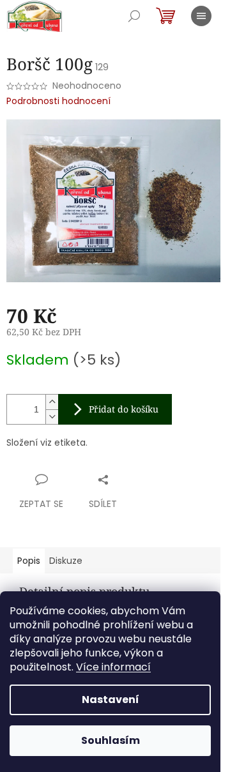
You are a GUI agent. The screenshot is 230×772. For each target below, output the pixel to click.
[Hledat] (134, 16)
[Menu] (201, 16)
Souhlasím (110, 740)
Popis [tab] (28, 560)
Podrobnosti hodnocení (58, 101)
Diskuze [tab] (65, 560)
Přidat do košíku (123, 409)
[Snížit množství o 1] (51, 416)
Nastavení (110, 699)
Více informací (113, 667)
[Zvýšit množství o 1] (51, 402)
